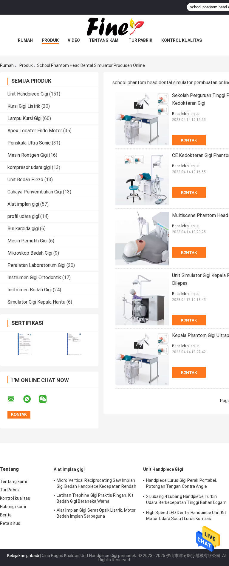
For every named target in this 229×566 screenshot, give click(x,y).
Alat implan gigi (23, 204)
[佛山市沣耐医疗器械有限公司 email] (14, 399)
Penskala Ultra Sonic (29, 143)
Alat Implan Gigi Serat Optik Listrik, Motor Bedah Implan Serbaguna (96, 513)
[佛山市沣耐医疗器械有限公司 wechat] (46, 399)
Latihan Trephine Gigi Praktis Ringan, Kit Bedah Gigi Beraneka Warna (95, 498)
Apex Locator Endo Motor (34, 130)
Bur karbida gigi (23, 228)
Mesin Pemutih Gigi (27, 241)
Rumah (25, 40)
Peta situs (10, 523)
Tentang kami (104, 40)
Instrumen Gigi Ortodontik (34, 277)
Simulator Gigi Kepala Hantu (36, 302)
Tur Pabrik (140, 40)
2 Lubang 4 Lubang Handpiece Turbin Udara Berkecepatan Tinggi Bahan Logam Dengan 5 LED (186, 500)
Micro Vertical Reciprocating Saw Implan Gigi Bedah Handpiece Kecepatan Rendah (96, 483)
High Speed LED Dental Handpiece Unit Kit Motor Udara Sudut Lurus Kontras (186, 515)
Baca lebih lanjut (185, 114)
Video (74, 40)
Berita (6, 515)
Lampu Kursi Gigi (24, 118)
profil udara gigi (23, 216)
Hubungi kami (13, 506)
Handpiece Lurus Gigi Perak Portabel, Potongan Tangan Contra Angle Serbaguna (181, 484)
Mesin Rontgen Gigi (27, 155)
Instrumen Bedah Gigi (29, 290)
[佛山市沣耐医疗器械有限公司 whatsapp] (30, 399)
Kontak (189, 140)
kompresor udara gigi (29, 167)
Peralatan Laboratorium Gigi (36, 265)
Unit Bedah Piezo (25, 179)
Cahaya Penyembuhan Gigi (34, 192)
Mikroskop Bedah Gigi (29, 253)
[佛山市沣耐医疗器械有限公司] (114, 27)
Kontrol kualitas (181, 40)
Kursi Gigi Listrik (23, 106)
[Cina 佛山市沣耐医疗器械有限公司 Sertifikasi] (24, 344)
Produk (50, 40)
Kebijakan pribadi (23, 555)
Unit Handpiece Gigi (27, 94)
